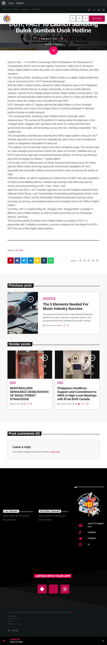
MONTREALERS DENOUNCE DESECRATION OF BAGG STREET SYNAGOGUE (29, 393)
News (13, 383)
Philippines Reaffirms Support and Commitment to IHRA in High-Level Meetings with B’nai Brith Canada (77, 393)
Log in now (55, 452)
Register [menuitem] (20, 3)
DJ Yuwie (19, 250)
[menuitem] (3, 3)
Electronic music (49, 298)
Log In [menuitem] (11, 3)
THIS (71, 612)
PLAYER (96, 18)
